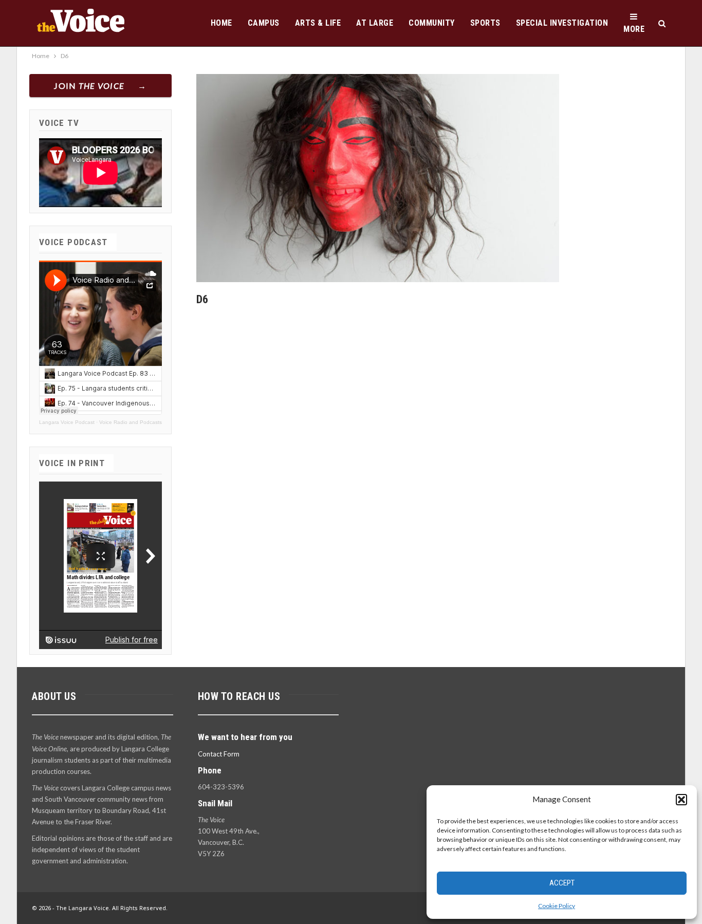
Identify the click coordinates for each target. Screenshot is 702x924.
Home (221, 23)
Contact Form (218, 754)
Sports (485, 23)
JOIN (89, 85)
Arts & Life (318, 23)
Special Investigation (562, 23)
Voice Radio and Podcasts (130, 422)
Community (432, 23)
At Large (374, 23)
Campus (264, 23)
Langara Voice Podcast (67, 422)
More (633, 29)
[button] (681, 799)
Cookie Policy (556, 906)
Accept (562, 883)
